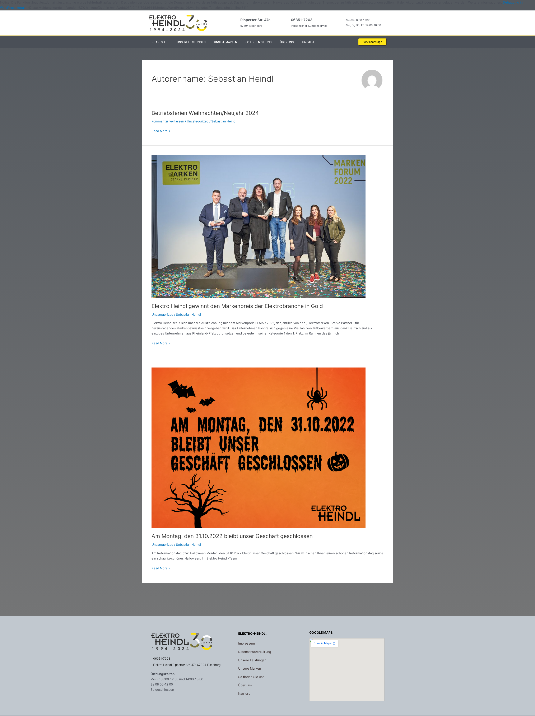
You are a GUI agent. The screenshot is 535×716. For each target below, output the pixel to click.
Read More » (161, 130)
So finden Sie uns (258, 42)
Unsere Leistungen (191, 42)
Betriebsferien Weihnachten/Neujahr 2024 (205, 113)
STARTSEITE (160, 42)
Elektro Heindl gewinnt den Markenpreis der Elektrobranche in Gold (237, 306)
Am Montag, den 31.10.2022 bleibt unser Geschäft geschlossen (232, 536)
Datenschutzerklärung (254, 652)
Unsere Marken (225, 42)
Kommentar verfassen (168, 121)
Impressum (246, 643)
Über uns (287, 42)
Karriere (308, 42)
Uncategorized (198, 121)
